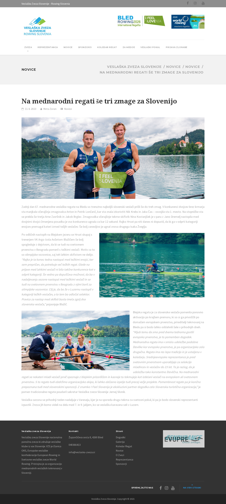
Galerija (120, 441)
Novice (68, 47)
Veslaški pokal (150, 47)
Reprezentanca (48, 47)
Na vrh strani (192, 487)
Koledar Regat (107, 47)
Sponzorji (85, 47)
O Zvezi (120, 455)
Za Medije (129, 47)
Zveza (28, 47)
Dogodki (120, 437)
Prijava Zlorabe (176, 47)
